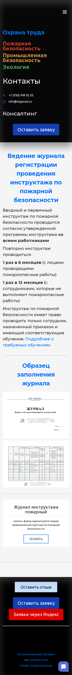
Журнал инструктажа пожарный (36, 509)
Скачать (36, 539)
